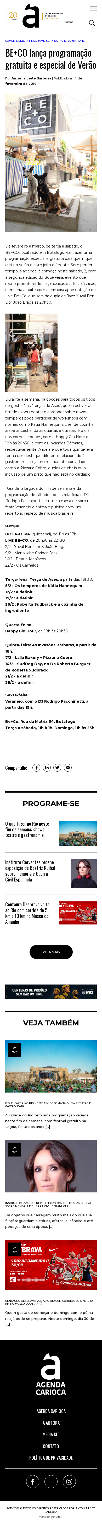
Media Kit (51, 1434)
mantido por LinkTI (51, 1516)
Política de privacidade (51, 1457)
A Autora (51, 1422)
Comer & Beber (16, 40)
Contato (51, 1446)
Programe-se (39, 40)
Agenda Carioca (51, 1411)
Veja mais (51, 952)
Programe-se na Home (68, 40)
